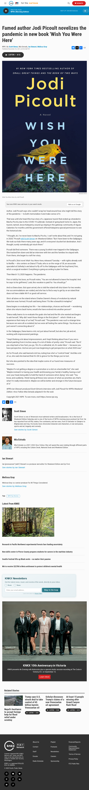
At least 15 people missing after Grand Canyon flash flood (75, 700)
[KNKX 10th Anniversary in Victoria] (44, 631)
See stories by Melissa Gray (14, 486)
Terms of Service (74, 754)
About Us (36, 742)
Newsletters (55, 751)
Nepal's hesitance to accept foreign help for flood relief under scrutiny (12, 714)
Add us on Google (74, 204)
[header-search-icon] (69, 3)
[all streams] (86, 11)
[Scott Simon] (7, 414)
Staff (34, 751)
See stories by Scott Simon (26, 430)
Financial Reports (74, 742)
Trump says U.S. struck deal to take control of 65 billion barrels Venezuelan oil (34, 702)
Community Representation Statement (74, 748)
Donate (80, 3)
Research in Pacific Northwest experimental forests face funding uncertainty (32, 544)
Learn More (44, 677)
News (19, 585)
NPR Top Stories (13, 496)
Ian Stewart (32, 47)
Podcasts (54, 747)
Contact (35, 747)
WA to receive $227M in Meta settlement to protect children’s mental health (32, 566)
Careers (53, 756)
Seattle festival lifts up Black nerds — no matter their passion (26, 559)
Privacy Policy (38, 593)
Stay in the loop (51, 590)
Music (10, 585)
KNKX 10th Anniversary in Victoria (44, 665)
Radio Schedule (38, 761)
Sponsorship (55, 761)
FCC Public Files (74, 764)
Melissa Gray (42, 47)
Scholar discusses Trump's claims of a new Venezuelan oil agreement (55, 700)
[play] (6, 11)
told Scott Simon (28, 239)
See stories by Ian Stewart (13, 467)
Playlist (53, 742)
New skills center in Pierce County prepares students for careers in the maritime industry (37, 552)
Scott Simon (13, 47)
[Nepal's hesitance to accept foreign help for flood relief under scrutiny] (13, 700)
